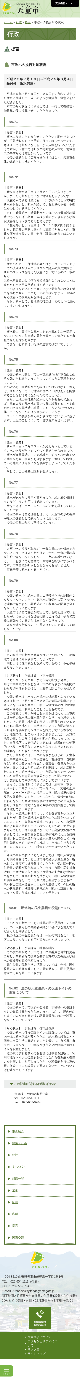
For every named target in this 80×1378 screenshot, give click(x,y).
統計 (15, 1155)
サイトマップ (36, 1353)
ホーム (8, 22)
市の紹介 (18, 1131)
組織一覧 (18, 1178)
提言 (28, 22)
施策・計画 (19, 1143)
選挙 (15, 1190)
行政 (19, 22)
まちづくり (19, 1166)
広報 (15, 1214)
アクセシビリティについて (42, 1343)
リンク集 (33, 1349)
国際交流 (18, 1237)
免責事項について (39, 1337)
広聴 (15, 1202)
